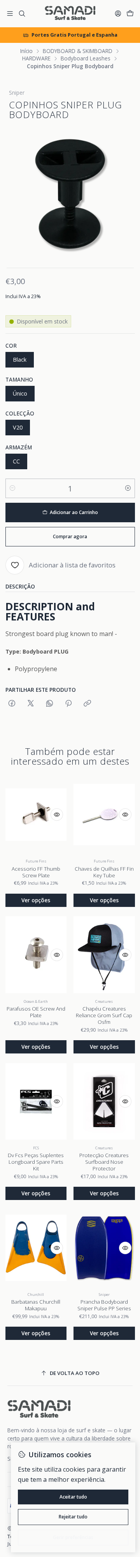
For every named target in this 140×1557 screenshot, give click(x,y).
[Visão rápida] (57, 814)
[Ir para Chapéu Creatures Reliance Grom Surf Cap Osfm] (104, 955)
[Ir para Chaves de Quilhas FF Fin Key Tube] (104, 814)
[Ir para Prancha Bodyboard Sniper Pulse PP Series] (104, 1248)
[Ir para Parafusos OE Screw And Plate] (36, 955)
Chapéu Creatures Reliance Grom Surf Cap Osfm (104, 1015)
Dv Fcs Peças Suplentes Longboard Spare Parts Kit (36, 1162)
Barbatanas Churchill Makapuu (35, 1305)
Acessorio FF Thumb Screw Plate (36, 872)
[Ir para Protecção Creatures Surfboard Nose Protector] (104, 1101)
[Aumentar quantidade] (128, 488)
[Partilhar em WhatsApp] (49, 703)
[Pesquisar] (21, 13)
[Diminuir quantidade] (12, 488)
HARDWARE (36, 58)
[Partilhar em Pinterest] (68, 703)
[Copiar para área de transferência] (87, 703)
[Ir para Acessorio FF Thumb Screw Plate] (36, 814)
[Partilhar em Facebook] (11, 703)
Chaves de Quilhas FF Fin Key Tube (104, 872)
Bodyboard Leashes (85, 58)
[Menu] (10, 13)
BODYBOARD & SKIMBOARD (77, 51)
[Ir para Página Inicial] (70, 13)
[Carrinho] (130, 13)
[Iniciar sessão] (118, 13)
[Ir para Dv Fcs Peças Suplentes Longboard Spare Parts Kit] (36, 1101)
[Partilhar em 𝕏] (30, 703)
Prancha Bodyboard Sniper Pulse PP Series (104, 1305)
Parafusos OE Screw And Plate (36, 1012)
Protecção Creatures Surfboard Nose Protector (104, 1162)
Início (26, 51)
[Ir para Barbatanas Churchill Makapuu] (36, 1248)
